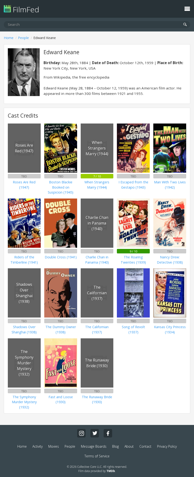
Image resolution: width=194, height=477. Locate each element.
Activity (37, 446)
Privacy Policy (167, 446)
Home (8, 37)
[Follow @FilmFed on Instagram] (81, 433)
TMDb (110, 471)
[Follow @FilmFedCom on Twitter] (94, 433)
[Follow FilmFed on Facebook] (108, 433)
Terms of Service (97, 456)
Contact (145, 446)
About (129, 446)
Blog (115, 446)
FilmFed (25, 9)
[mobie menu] (187, 8)
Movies (53, 446)
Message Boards (93, 446)
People (23, 37)
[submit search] (185, 24)
